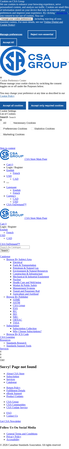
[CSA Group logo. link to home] (34, 74)
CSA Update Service (17, 407)
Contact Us (12, 415)
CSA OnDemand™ (16, 204)
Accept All (61, 13)
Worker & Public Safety (25, 285)
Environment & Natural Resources (30, 271)
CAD (15, 179)
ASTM (16, 302)
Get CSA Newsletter (10, 421)
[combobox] (15, 247)
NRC (15, 317)
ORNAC (17, 319)
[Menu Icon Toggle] (7, 182)
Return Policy (13, 387)
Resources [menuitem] (5, 340)
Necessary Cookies (24, 123)
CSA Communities (16, 404)
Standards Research (16, 343)
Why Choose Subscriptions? (27, 331)
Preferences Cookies (15, 128)
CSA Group (19, 305)
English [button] (10, 170)
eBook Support (14, 393)
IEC (15, 311)
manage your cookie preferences (16, 19)
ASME (16, 299)
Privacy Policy (13, 436)
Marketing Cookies (14, 134)
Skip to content (7, 148)
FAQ (9, 413)
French (16, 173)
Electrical (17, 262)
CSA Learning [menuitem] (7, 337)
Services (10, 379)
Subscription (12, 376)
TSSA (16, 322)
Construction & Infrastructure (28, 273)
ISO (15, 314)
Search (4, 117)
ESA (15, 308)
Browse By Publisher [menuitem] (17, 296)
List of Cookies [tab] (8, 113)
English (17, 190)
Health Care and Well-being (27, 282)
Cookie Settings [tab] (8, 111)
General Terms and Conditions (21, 433)
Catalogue (11, 382)
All (4, 123)
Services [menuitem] (4, 348)
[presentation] (1, 78)
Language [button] (11, 187)
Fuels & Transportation (24, 265)
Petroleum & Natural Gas (26, 268)
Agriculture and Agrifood (26, 294)
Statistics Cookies (44, 128)
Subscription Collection (25, 328)
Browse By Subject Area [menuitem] (19, 259)
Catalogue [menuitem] (5, 256)
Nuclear (17, 279)
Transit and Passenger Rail (26, 291)
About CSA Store (15, 373)
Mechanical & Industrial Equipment (31, 276)
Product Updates (14, 396)
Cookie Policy (7, 96)
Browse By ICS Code (17, 334)
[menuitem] (41, 262)
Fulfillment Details (15, 390)
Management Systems (24, 288)
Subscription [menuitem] (12, 325)
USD (9, 176)
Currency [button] (11, 196)
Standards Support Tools (18, 345)
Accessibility (12, 439)
